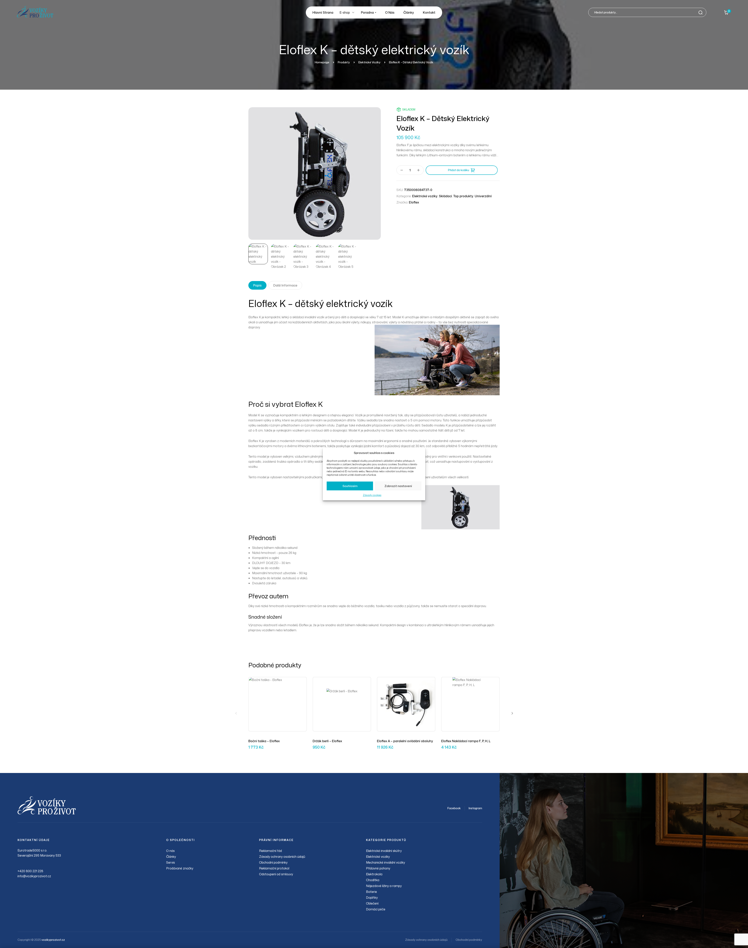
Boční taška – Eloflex (264, 741)
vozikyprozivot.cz (53, 940)
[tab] (257, 285)
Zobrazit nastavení (398, 486)
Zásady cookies (372, 495)
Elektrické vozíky (425, 196)
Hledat (701, 12)
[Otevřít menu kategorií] (353, 12)
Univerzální (483, 196)
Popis (257, 285)
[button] (236, 713)
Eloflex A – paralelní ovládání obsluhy (405, 741)
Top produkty (463, 196)
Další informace (285, 285)
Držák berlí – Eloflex (327, 741)
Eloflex (414, 202)
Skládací (445, 196)
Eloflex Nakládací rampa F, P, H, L (465, 741)
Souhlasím (349, 486)
